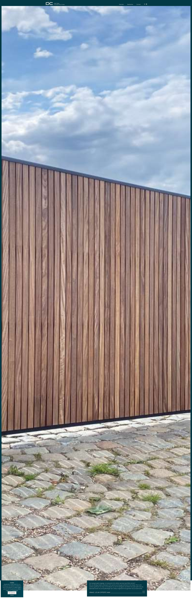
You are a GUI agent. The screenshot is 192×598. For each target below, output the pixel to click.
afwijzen (12, 595)
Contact (138, 4)
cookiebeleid (15, 590)
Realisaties (130, 4)
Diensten (121, 4)
